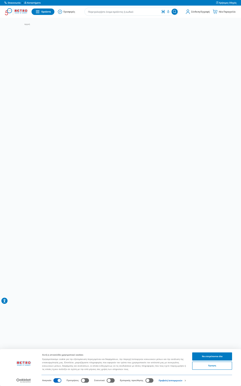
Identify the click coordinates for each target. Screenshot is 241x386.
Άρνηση (212, 365)
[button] (13, 2)
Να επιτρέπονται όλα (212, 356)
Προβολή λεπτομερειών (170, 380)
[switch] (85, 380)
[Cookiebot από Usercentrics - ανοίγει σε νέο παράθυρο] (23, 380)
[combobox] (123, 11)
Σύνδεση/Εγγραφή (200, 11)
